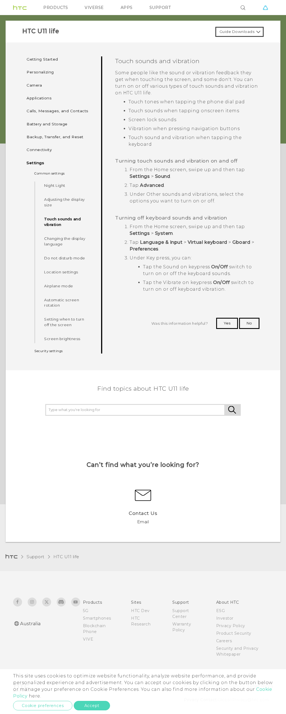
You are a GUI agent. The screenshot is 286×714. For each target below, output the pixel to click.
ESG (220, 610)
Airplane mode (58, 286)
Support (35, 556)
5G (85, 610)
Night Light (54, 185)
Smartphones (97, 618)
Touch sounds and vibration (62, 222)
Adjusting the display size (64, 202)
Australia (30, 623)
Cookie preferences (43, 705)
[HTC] (20, 7)
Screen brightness (62, 338)
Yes (227, 323)
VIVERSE (94, 7)
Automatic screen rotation (61, 303)
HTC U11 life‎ (66, 556)
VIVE (88, 639)
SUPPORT (160, 7)
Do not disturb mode (64, 258)
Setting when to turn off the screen (64, 322)
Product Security (233, 633)
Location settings (61, 272)
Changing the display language (64, 241)
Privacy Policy (230, 625)
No (249, 323)
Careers (224, 640)
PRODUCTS (55, 7)
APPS (127, 7)
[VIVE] (265, 7)
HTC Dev (140, 610)
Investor (224, 618)
